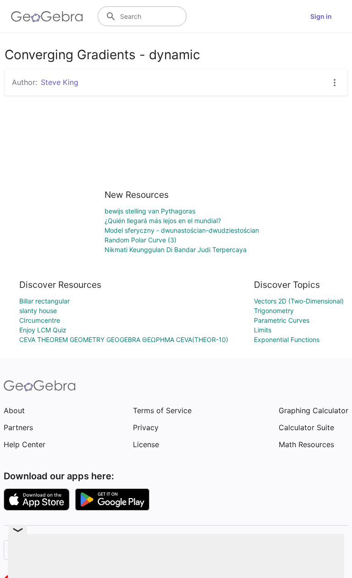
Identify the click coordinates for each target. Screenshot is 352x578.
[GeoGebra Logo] (47, 16)
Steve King (59, 82)
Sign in (321, 16)
